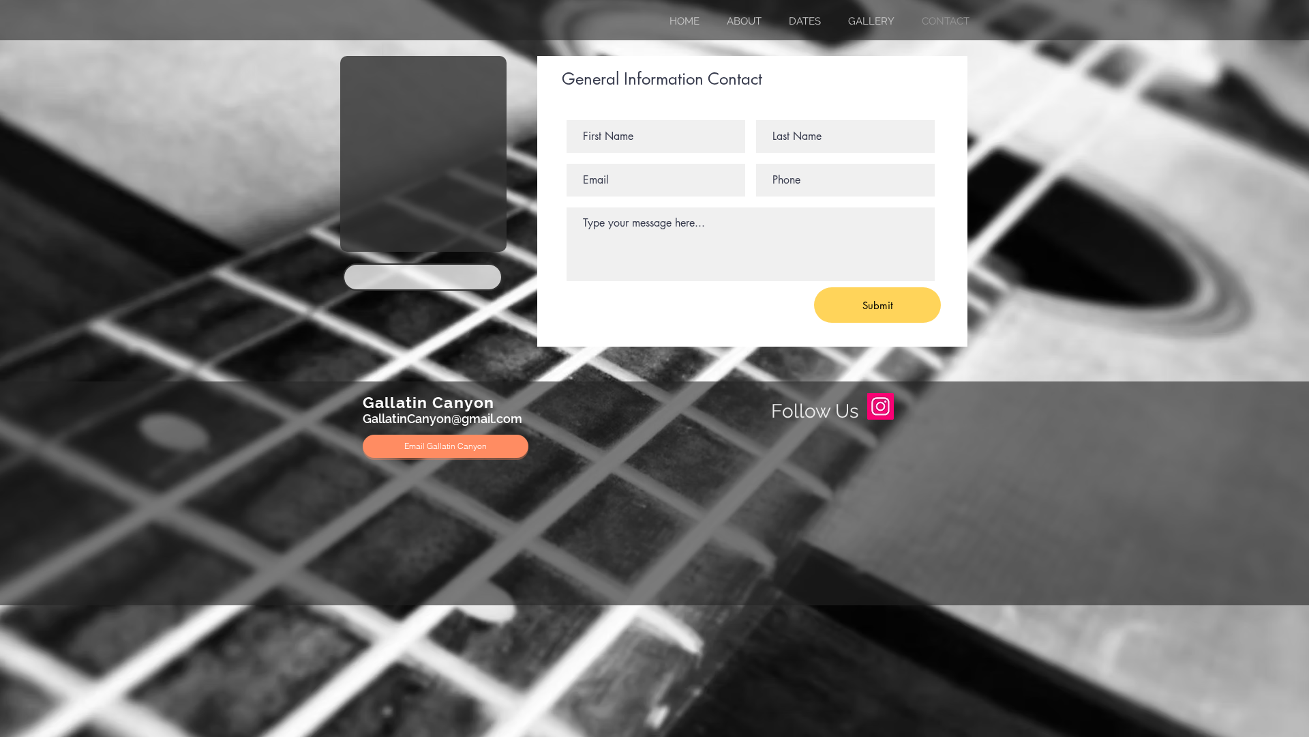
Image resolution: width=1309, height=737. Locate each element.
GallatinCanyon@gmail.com (442, 418)
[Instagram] (880, 406)
